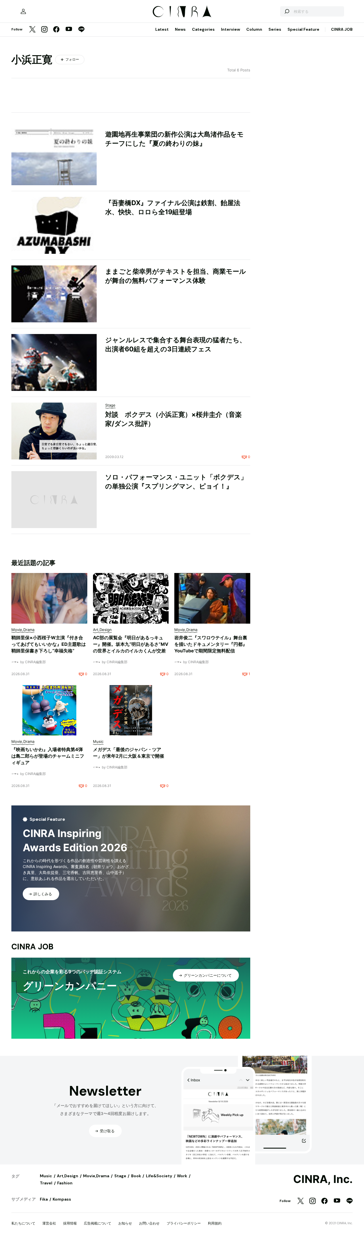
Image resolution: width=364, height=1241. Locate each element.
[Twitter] (32, 29)
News (180, 29)
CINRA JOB (342, 29)
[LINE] (81, 29)
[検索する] (286, 11)
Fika (44, 1199)
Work (182, 1176)
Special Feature (303, 29)
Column (254, 29)
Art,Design (67, 1176)
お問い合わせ (149, 1223)
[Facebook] (56, 29)
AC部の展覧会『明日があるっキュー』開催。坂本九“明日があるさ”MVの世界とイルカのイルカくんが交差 (130, 644)
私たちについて (23, 1223)
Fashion (65, 1183)
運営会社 (49, 1223)
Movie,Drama (96, 1176)
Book (136, 1176)
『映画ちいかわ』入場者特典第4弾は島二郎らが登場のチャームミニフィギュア (47, 756)
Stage (120, 1176)
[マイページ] (23, 11)
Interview (230, 29)
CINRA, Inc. (323, 1179)
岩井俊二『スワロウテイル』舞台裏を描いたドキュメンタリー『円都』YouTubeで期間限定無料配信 (210, 644)
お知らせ (125, 1223)
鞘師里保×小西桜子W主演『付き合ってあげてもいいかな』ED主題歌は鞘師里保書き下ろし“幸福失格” (48, 644)
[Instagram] (44, 29)
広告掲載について (97, 1223)
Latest (162, 29)
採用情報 (70, 1223)
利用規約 (215, 1223)
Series (274, 29)
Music (46, 1176)
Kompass (62, 1199)
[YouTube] (69, 29)
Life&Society (159, 1176)
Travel (46, 1183)
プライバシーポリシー (184, 1223)
